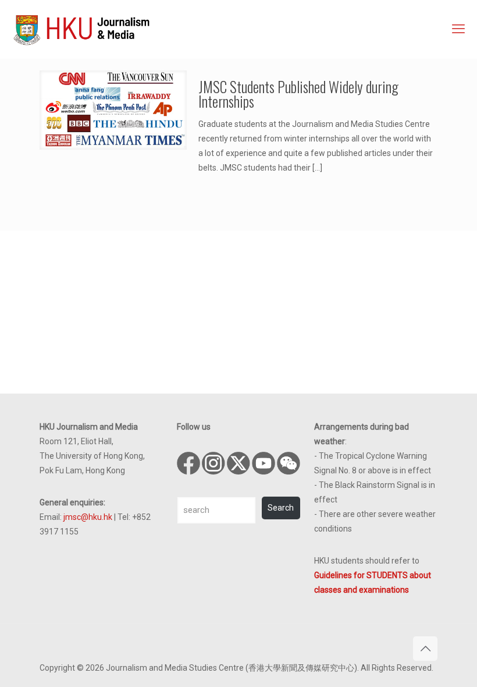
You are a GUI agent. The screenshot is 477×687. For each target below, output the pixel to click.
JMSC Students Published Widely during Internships (298, 94)
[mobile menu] (458, 29)
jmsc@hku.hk (87, 517)
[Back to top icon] (425, 648)
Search (281, 507)
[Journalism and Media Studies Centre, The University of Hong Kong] (81, 29)
